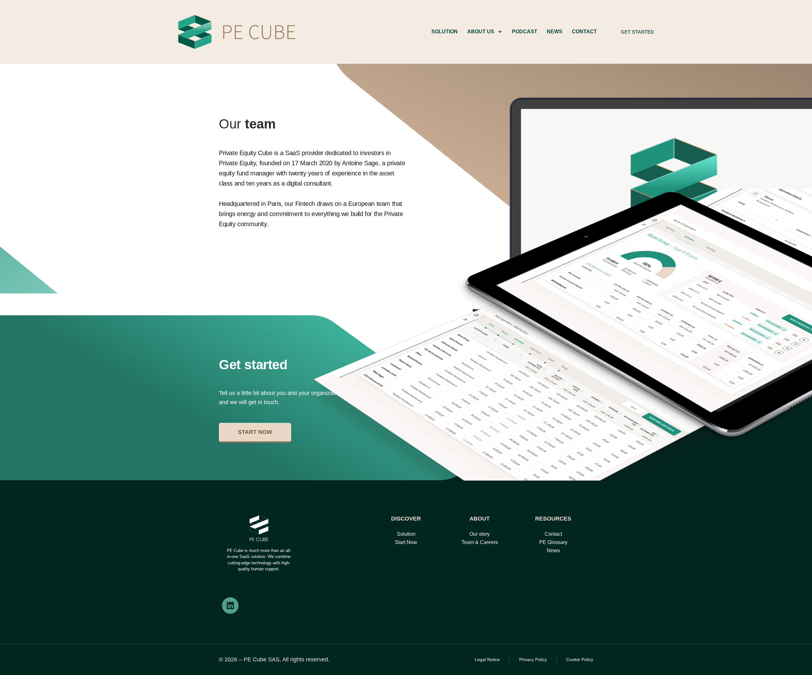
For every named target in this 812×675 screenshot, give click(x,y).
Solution (444, 31)
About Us (480, 31)
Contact (584, 31)
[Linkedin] (230, 605)
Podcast (524, 31)
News (554, 31)
